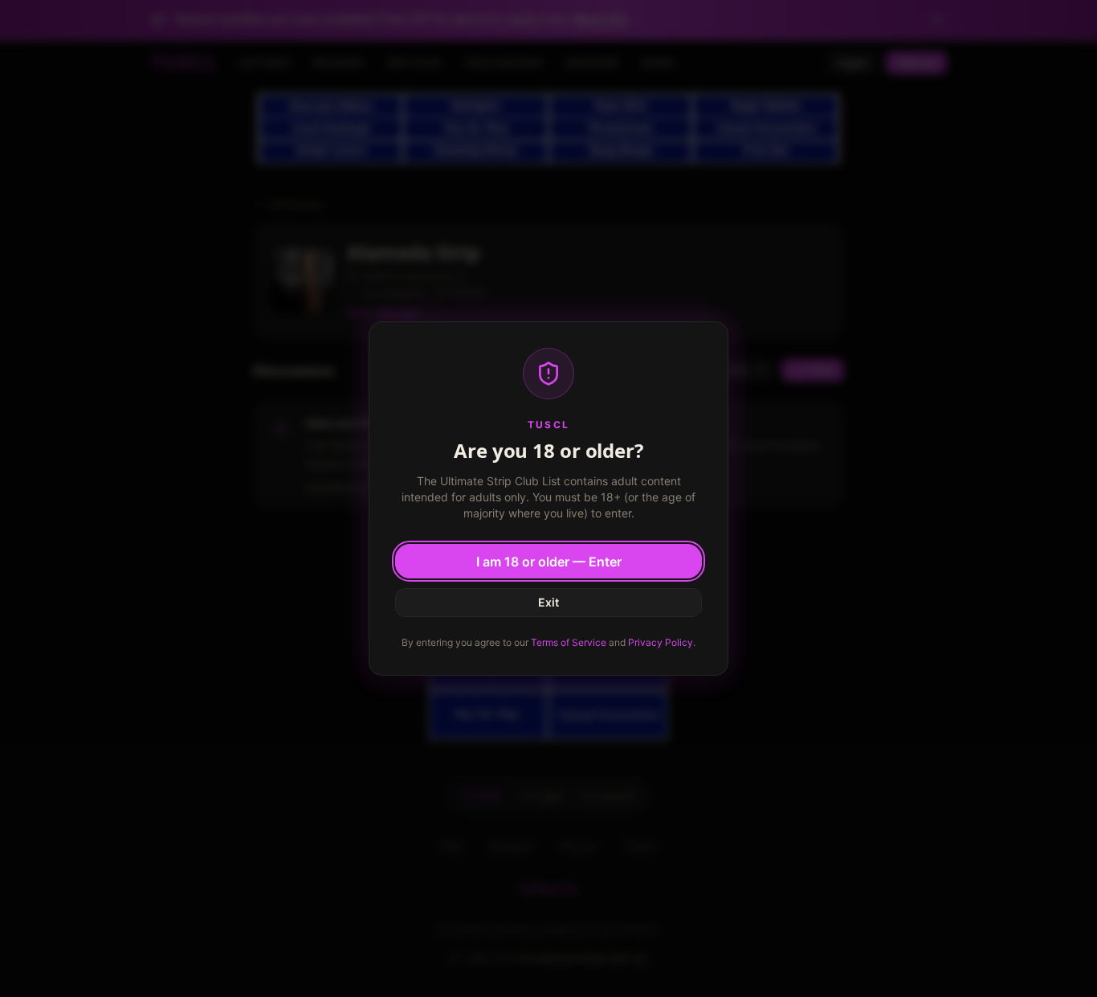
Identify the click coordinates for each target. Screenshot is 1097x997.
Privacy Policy (660, 642)
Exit (548, 602)
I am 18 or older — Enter (549, 562)
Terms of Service (568, 642)
